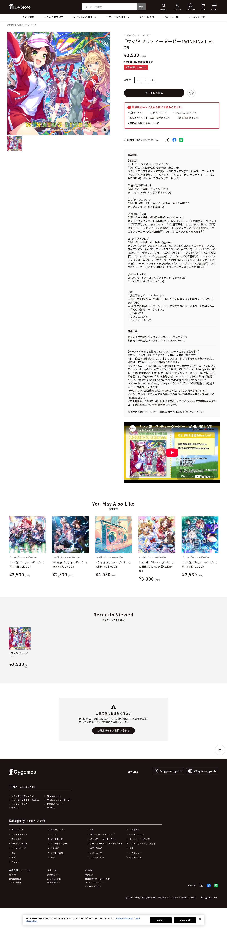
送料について (136, 112)
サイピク (51, 807)
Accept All (185, 920)
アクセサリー (135, 852)
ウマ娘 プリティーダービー (59, 799)
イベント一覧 (171, 17)
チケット (15, 861)
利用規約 (89, 874)
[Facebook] (209, 885)
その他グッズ (135, 857)
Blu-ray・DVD (57, 829)
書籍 (53, 857)
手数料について (159, 112)
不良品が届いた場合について (144, 123)
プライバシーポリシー (95, 882)
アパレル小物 (96, 852)
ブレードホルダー (59, 843)
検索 (141, 7)
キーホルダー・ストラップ (102, 834)
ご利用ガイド (53, 874)
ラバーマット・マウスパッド (142, 843)
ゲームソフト (17, 829)
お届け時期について (188, 117)
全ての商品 (28, 17)
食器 (131, 848)
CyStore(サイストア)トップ (18, 25)
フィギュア (134, 829)
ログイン (13, 874)
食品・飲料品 (96, 848)
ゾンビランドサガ (19, 803)
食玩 (13, 852)
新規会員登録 (15, 878)
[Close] (200, 919)
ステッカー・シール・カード (103, 838)
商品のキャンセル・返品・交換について (150, 117)
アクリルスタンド (19, 834)
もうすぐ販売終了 (53, 17)
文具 (13, 857)
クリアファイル (136, 834)
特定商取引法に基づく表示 (97, 878)
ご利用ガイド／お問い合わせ (113, 730)
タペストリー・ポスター (140, 838)
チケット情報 (146, 17)
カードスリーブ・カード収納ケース (106, 843)
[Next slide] (218, 549)
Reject (160, 920)
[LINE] (216, 885)
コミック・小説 (97, 857)
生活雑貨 (55, 848)
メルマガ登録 (15, 882)
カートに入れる (154, 92)
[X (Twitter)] (201, 885)
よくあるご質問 (54, 878)
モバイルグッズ (18, 848)
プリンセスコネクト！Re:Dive (25, 799)
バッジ (54, 834)
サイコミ (15, 807)
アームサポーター (19, 843)
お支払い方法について (186, 112)
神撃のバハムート (55, 803)
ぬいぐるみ (16, 838)
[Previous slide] (8, 549)
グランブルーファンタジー (23, 795)
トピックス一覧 (196, 17)
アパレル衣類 (57, 852)
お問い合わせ (53, 882)
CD (34, 25)
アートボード (57, 838)
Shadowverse (53, 795)
